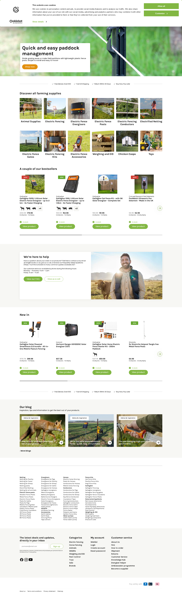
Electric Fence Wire (70, 505)
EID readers (89, 514)
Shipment (115, 551)
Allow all (161, 6)
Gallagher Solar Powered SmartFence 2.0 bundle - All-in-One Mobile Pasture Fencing (34, 346)
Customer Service (119, 557)
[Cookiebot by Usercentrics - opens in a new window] (16, 22)
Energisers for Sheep (49, 483)
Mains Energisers (47, 492)
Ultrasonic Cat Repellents (94, 508)
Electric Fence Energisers (50, 499)
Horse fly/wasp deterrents (95, 506)
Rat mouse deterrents (93, 501)
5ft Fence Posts (25, 516)
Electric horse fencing (71, 479)
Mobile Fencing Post (27, 505)
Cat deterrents (90, 503)
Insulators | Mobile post (28, 506)
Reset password (98, 551)
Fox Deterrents (90, 505)
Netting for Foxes (26, 481)
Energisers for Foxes (48, 503)
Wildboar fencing (47, 510)
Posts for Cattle (25, 501)
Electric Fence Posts (27, 499)
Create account (98, 548)
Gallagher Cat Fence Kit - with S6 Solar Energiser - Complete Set (107, 199)
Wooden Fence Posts (27, 495)
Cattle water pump (70, 518)
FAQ (113, 545)
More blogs (26, 451)
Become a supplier (119, 568)
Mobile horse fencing (71, 486)
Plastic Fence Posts (27, 508)
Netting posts (25, 486)
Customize (160, 13)
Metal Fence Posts (26, 497)
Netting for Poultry (26, 479)
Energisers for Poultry (49, 481)
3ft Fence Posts (25, 512)
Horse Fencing (75, 545)
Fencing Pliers (46, 518)
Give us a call (54, 279)
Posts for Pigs (25, 503)
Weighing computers (93, 518)
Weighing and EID (77, 554)
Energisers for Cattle (48, 486)
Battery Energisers (48, 495)
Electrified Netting (26, 488)
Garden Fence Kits (70, 514)
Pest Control (89, 510)
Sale (71, 563)
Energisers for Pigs (48, 479)
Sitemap (60, 591)
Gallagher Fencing (92, 488)
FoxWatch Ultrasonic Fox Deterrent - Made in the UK (141, 199)
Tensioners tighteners (49, 505)
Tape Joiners (45, 519)
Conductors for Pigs (70, 490)
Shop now (30, 66)
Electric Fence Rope (70, 508)
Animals (72, 548)
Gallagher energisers (49, 490)
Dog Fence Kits (90, 483)
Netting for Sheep (26, 483)
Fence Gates (67, 510)
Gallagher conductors (71, 503)
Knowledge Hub (118, 560)
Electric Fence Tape (70, 506)
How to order (117, 548)
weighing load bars (92, 516)
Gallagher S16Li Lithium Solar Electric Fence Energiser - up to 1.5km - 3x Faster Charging (70, 200)
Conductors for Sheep (71, 495)
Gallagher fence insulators (95, 495)
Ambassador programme (123, 566)
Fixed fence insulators (28, 510)
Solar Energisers (47, 501)
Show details (38, 22)
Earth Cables (46, 514)
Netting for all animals (28, 490)
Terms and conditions (34, 591)
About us (23, 591)
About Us (115, 542)
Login (93, 545)
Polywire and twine (70, 512)
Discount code (90, 519)
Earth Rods (45, 516)
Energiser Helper (118, 563)
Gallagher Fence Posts (93, 497)
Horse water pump (70, 519)
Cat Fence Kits (90, 479)
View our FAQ (33, 279)
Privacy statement (49, 591)
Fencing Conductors (70, 501)
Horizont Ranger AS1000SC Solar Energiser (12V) (71, 345)
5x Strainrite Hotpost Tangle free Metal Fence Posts (144, 345)
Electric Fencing (76, 542)
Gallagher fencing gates (94, 492)
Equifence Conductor (71, 497)
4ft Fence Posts (25, 514)
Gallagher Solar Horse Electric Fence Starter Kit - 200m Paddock (106, 346)
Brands (72, 566)
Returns (114, 554)
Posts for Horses (69, 481)
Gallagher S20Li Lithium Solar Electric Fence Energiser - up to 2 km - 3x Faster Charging (35, 200)
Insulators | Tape (69, 499)
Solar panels (46, 506)
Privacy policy (32, 552)
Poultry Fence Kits (92, 481)
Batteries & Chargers (49, 497)
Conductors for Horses (71, 483)
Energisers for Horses (49, 488)
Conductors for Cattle (71, 492)
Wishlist (94, 542)
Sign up (56, 546)
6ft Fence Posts (25, 518)
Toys (71, 560)
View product (29, 226)
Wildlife (72, 551)
